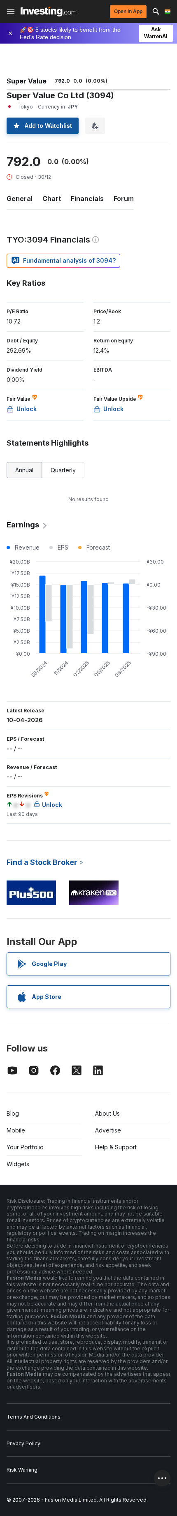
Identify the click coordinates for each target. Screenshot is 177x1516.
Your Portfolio (25, 1147)
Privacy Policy (23, 1443)
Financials (87, 198)
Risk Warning (22, 1470)
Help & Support (116, 1147)
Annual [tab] (24, 470)
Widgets (18, 1163)
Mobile (16, 1130)
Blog (13, 1113)
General (20, 198)
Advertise (108, 1130)
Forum (124, 198)
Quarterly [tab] (63, 470)
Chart (51, 198)
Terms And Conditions (34, 1417)
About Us (107, 1113)
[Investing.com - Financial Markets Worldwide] (48, 11)
